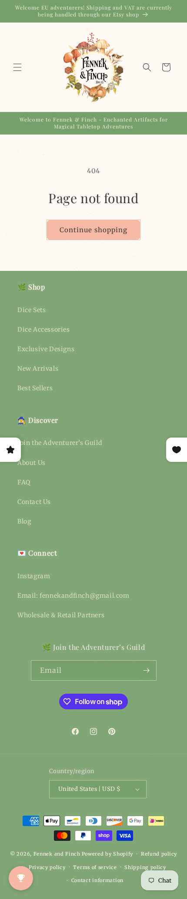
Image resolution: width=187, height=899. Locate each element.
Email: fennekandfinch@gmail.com (73, 595)
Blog (24, 521)
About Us (31, 463)
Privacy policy (47, 867)
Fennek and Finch (56, 854)
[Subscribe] (146, 670)
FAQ (23, 482)
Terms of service (95, 867)
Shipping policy (145, 867)
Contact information (97, 880)
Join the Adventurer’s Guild (59, 443)
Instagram (33, 576)
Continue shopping (93, 230)
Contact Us (34, 502)
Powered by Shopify (108, 854)
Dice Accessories (43, 329)
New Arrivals (37, 368)
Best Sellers (35, 388)
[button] (17, 67)
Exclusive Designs (45, 349)
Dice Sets (31, 310)
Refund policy (159, 854)
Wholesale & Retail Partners (60, 615)
